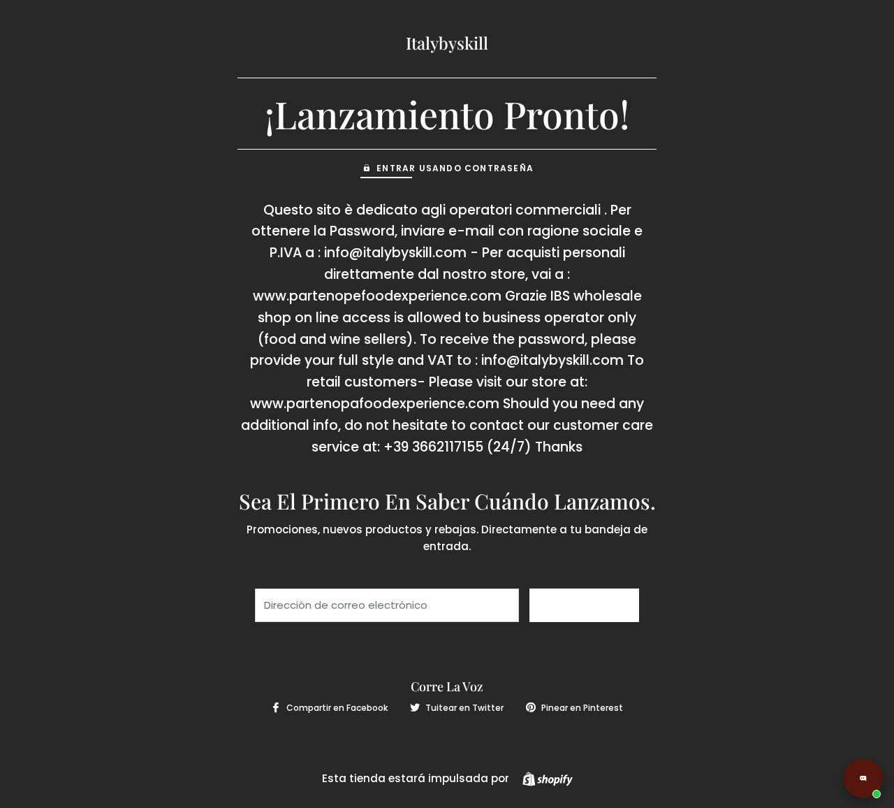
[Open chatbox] (863, 778)
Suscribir (584, 605)
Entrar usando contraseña (455, 168)
